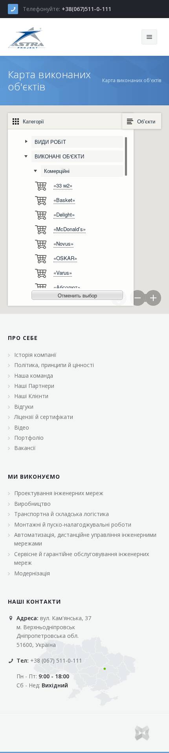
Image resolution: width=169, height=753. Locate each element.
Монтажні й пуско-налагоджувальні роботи (72, 524)
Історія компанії (35, 354)
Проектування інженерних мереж (58, 493)
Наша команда (33, 375)
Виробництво (32, 503)
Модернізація (32, 573)
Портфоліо (29, 437)
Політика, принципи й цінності (54, 365)
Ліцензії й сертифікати (43, 417)
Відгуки (23, 406)
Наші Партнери (34, 385)
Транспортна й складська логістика (61, 514)
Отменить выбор (77, 295)
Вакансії (25, 448)
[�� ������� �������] (27, 37)
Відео (21, 427)
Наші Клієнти (31, 396)
